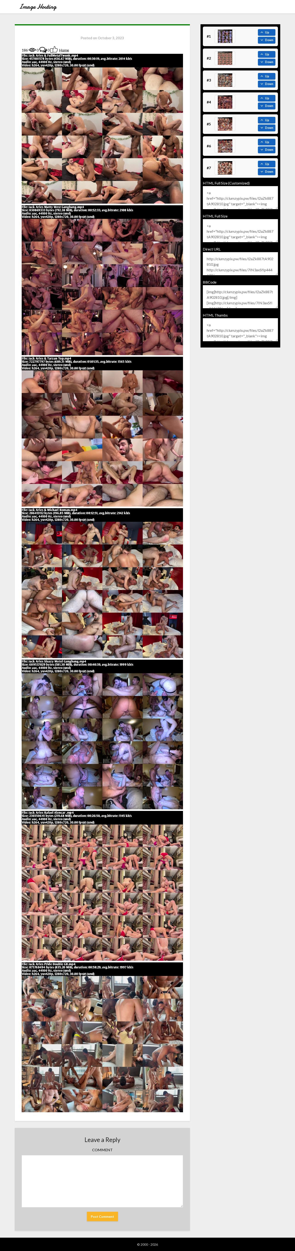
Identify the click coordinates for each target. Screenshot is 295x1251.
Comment (102, 1150)
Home (64, 50)
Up (267, 32)
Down (269, 40)
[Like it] (54, 49)
